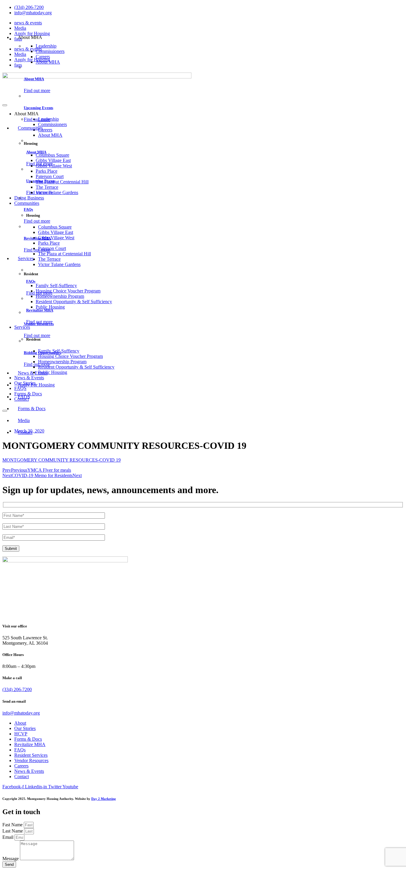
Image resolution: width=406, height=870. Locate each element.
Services (26, 258)
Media (20, 28)
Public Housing (50, 306)
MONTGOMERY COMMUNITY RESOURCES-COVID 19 (61, 459)
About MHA (48, 61)
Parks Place (46, 171)
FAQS (24, 396)
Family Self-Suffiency (56, 285)
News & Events (33, 372)
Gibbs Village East (53, 160)
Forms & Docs (31, 408)
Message (11, 858)
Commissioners (50, 51)
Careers (43, 56)
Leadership (46, 45)
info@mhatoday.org (21, 712)
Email (8, 837)
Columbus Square (52, 155)
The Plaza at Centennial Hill (62, 181)
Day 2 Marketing (103, 798)
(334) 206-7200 (17, 689)
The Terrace (47, 187)
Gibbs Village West (54, 165)
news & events (28, 22)
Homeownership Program (60, 296)
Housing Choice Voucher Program (68, 290)
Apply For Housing (36, 384)
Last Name (13, 830)
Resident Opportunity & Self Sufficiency (74, 301)
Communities (30, 127)
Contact (25, 432)
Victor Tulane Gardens (57, 192)
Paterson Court (50, 176)
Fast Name (13, 824)
